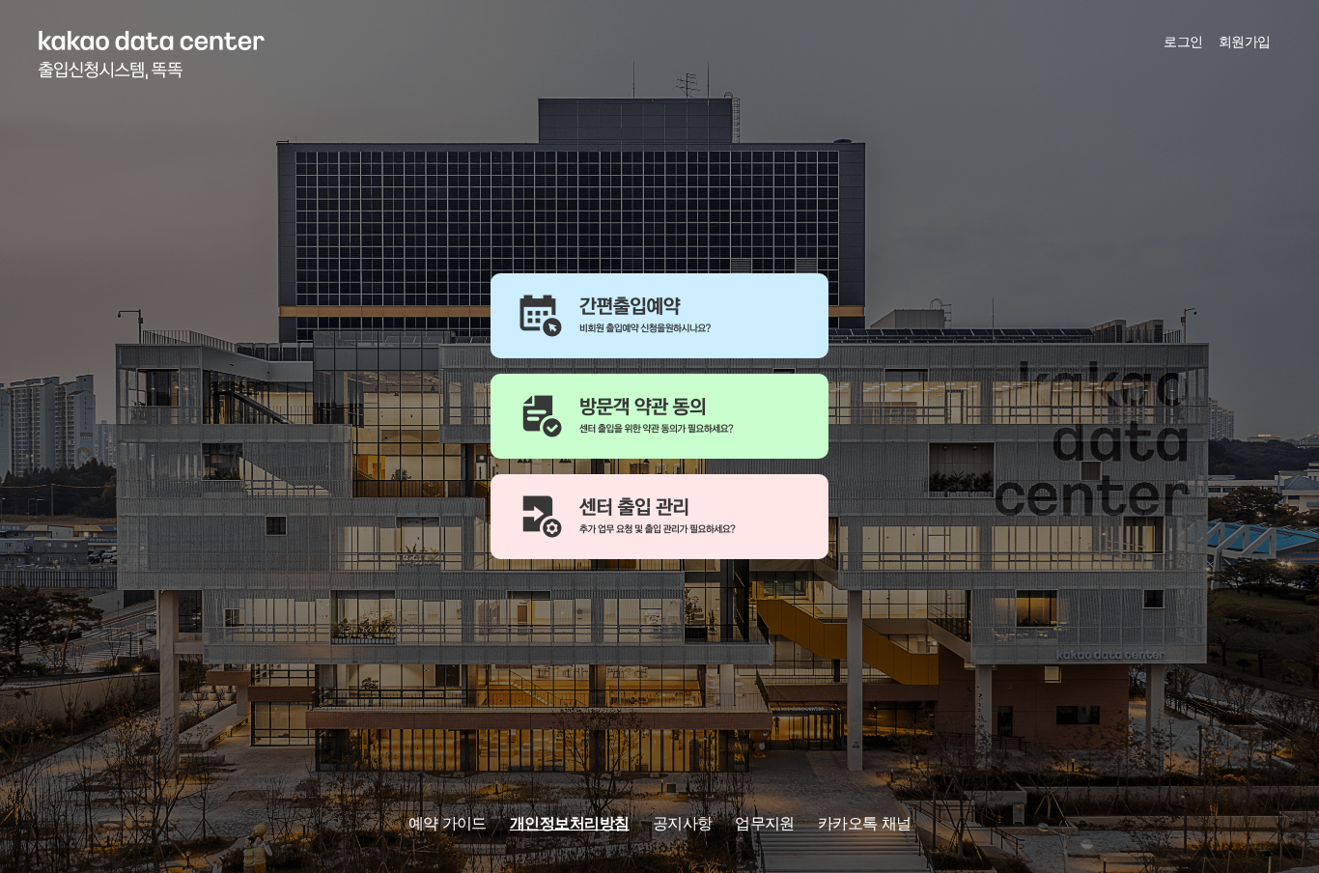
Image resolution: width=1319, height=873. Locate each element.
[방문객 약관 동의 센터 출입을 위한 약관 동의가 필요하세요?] (659, 416)
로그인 (1183, 41)
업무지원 (764, 822)
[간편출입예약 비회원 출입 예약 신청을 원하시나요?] (659, 315)
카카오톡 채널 (865, 822)
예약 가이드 (447, 822)
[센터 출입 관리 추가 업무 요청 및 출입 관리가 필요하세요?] (659, 516)
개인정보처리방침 (570, 822)
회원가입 (1245, 41)
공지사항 (682, 822)
